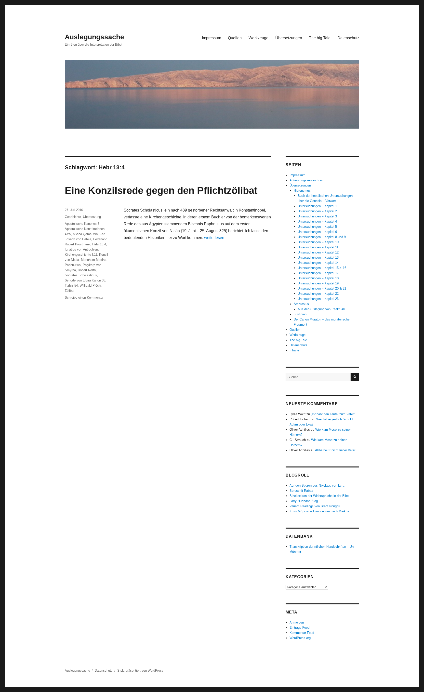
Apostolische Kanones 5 (82, 224)
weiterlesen (214, 238)
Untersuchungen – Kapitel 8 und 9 (322, 237)
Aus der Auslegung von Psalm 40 (321, 309)
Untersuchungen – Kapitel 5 (317, 226)
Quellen (235, 38)
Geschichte (73, 217)
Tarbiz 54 (71, 285)
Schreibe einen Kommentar (84, 297)
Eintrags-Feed (299, 627)
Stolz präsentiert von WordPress (140, 670)
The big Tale (320, 38)
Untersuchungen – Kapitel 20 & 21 (322, 288)
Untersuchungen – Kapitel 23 (318, 299)
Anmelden (297, 622)
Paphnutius (73, 265)
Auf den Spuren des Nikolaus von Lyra (317, 485)
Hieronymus (302, 190)
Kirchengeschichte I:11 (81, 254)
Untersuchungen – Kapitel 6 (317, 232)
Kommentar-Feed (302, 633)
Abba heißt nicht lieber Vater (335, 450)
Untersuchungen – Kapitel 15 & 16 (322, 268)
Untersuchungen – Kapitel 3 (317, 216)
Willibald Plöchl (90, 285)
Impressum (211, 38)
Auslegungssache (94, 37)
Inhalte (294, 350)
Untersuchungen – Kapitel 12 (318, 252)
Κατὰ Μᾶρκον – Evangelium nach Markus (319, 511)
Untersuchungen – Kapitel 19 (318, 283)
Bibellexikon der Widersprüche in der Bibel (319, 496)
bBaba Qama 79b (85, 234)
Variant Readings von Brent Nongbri (315, 506)
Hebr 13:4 (99, 244)
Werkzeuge (258, 38)
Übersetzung (92, 217)
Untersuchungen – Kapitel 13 (318, 257)
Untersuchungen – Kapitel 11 (318, 247)
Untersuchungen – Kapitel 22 (318, 293)
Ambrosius (301, 304)
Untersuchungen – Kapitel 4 (317, 221)
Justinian (300, 314)
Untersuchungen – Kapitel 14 (318, 263)
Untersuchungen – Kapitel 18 (318, 278)
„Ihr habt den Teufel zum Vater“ (333, 414)
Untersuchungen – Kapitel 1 (317, 206)
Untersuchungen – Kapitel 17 (318, 273)
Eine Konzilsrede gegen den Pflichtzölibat (161, 190)
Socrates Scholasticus (81, 275)
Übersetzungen (288, 38)
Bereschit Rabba (301, 490)
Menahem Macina (93, 260)
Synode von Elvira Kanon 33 (85, 280)
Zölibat (69, 291)
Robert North (87, 270)
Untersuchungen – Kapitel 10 (318, 242)
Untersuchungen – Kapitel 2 (317, 211)
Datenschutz (348, 38)
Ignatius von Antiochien (81, 249)
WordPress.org (300, 638)
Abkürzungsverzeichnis (306, 180)
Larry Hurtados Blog (304, 501)
